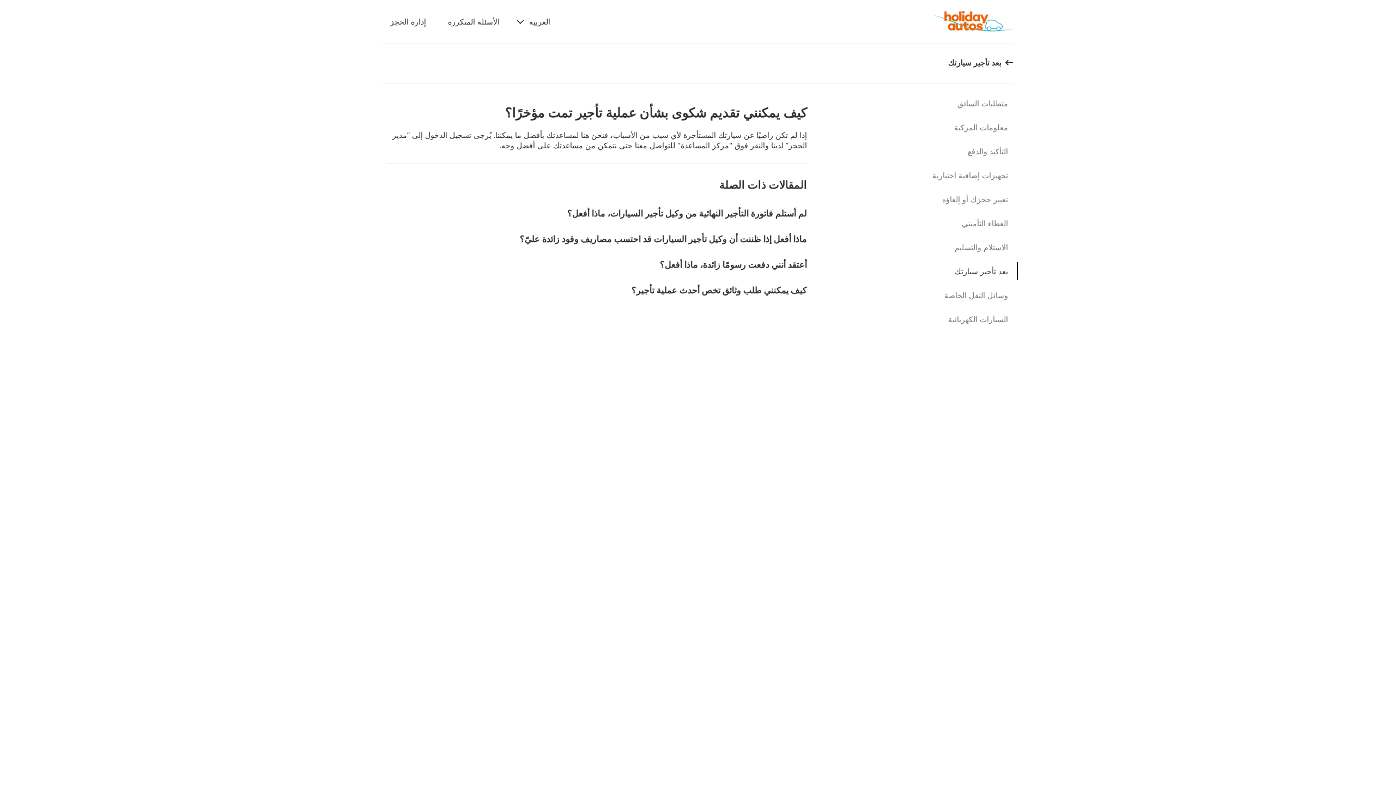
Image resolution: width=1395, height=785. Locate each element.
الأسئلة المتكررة (474, 21)
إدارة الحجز (408, 21)
